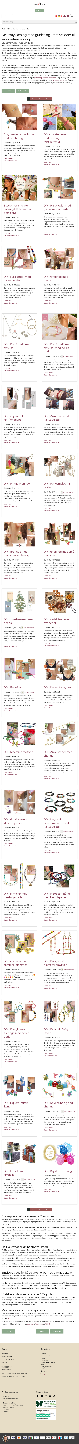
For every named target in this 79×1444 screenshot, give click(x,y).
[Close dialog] (73, 698)
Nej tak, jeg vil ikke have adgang (58, 743)
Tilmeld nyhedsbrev (58, 735)
